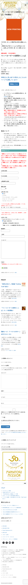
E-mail (5, 96)
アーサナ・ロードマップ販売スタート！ (11, 505)
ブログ (3, 488)
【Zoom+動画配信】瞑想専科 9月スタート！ (12, 511)
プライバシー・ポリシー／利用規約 (10, 539)
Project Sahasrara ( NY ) (7, 530)
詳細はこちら (14, 84)
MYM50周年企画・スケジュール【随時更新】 (12, 507)
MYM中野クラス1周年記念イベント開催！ (11, 550)
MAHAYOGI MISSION (8, 583)
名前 (2, 391)
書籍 (16, 272)
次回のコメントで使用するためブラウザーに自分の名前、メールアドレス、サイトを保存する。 (13, 412)
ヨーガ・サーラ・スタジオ (8, 536)
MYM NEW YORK (6, 528)
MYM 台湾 (5, 532)
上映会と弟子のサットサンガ (9, 492)
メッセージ (3, 240)
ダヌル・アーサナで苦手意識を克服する (11, 495)
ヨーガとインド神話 (7, 490)
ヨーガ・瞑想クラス (10, 350)
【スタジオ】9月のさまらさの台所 (10, 509)
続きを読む (14, 298)
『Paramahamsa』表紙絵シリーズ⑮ (10, 494)
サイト (2, 403)
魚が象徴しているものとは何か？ (9, 551)
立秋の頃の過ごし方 (6, 552)
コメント (3, 372)
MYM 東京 (5, 526)
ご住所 (2, 234)
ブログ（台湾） (6, 534)
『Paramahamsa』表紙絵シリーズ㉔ (10, 560)
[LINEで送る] (4, 267)
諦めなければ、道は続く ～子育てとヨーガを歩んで (13, 554)
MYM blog (4, 547)
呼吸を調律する (6, 561)
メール (3, 397)
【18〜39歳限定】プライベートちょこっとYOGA (13, 514)
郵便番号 (3, 228)
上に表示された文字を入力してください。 (10, 420)
